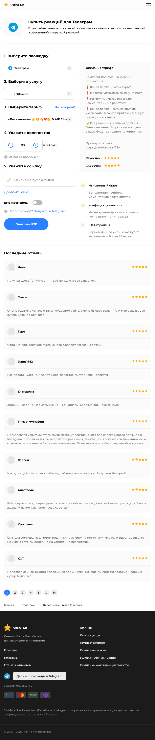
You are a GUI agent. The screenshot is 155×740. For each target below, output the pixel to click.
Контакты (11, 657)
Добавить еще (16, 192)
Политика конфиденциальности (104, 665)
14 (54, 592)
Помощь (10, 650)
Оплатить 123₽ (26, 224)
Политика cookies (93, 650)
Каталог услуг (90, 635)
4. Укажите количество (27, 133)
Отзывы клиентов (17, 665)
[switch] (37, 202)
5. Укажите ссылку (23, 166)
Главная (86, 628)
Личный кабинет (92, 643)
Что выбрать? (65, 107)
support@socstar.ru (18, 685)
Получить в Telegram (49, 211)
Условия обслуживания (98, 657)
